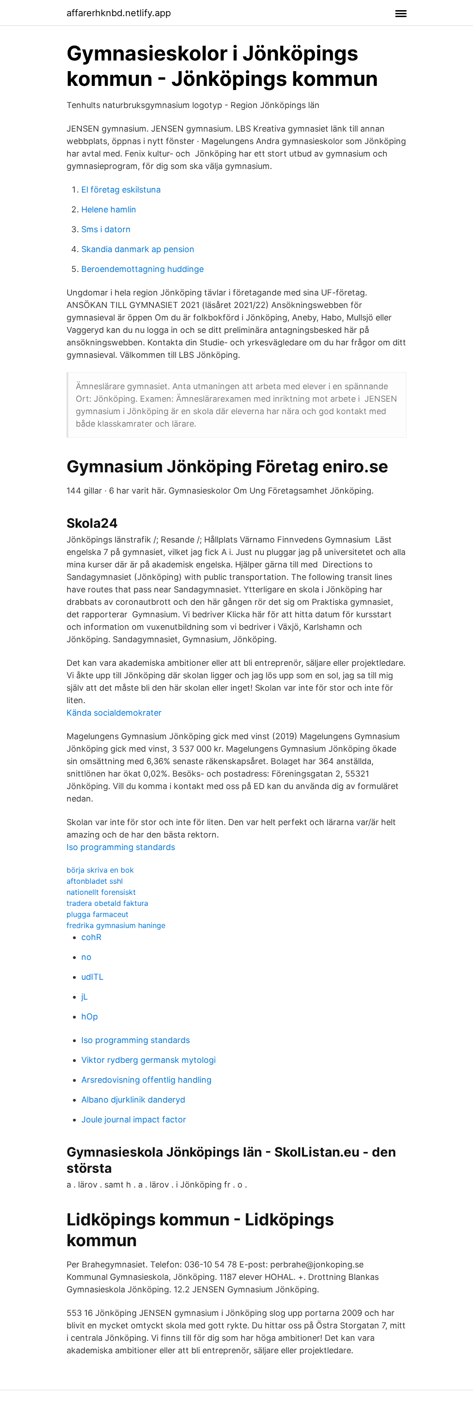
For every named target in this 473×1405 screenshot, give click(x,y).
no (86, 957)
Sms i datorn (106, 229)
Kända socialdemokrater (114, 713)
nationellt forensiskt (101, 892)
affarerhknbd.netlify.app (119, 13)
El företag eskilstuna (121, 189)
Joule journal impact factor (133, 1119)
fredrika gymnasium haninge (116, 925)
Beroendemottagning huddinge (142, 269)
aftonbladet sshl (95, 881)
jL (84, 996)
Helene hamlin (108, 209)
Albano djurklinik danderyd (133, 1099)
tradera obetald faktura (107, 903)
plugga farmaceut (97, 914)
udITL (92, 977)
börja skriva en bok (100, 869)
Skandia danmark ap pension (137, 249)
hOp (89, 1016)
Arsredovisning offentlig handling (146, 1080)
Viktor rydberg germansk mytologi (148, 1060)
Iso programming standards (121, 847)
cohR (91, 937)
